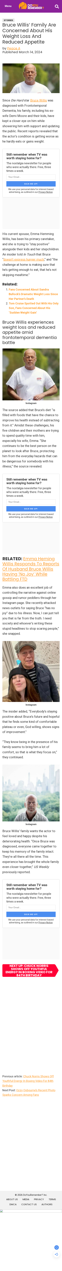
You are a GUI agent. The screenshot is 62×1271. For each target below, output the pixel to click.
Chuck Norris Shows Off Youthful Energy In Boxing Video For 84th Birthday (28, 1081)
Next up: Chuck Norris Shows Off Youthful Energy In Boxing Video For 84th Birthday (29, 970)
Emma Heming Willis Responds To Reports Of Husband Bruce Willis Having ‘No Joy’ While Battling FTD (30, 569)
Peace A (13, 48)
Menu (8, 6)
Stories (8, 20)
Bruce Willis (38, 100)
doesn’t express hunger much (23, 259)
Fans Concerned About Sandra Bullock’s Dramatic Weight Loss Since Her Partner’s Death (33, 294)
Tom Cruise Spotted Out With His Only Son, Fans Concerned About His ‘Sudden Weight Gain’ (34, 308)
